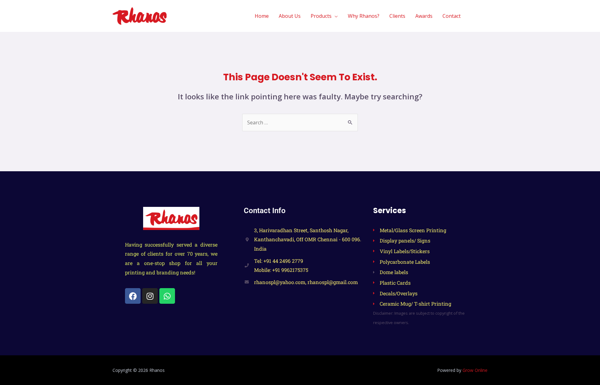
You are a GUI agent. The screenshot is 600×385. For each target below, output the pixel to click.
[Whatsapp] (167, 296)
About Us (290, 15)
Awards (423, 15)
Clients (397, 15)
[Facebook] (133, 296)
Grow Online (475, 370)
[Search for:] (300, 122)
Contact (451, 15)
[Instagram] (150, 296)
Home (262, 15)
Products (321, 15)
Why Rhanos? (363, 15)
